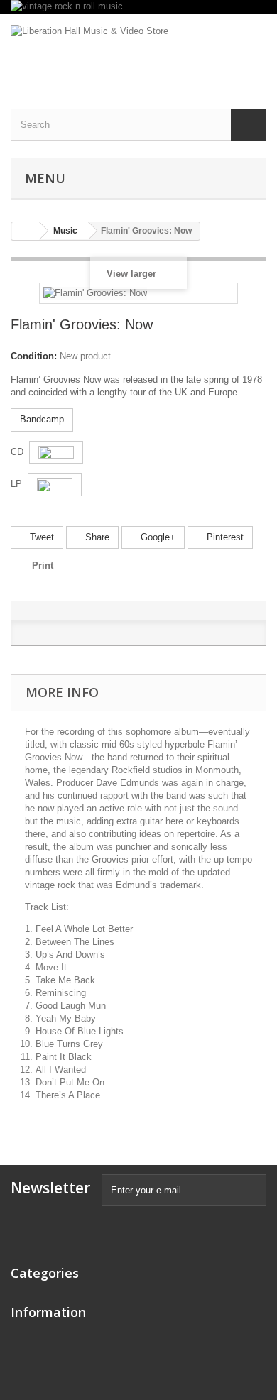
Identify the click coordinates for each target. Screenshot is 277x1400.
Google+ (156, 537)
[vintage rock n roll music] (138, 7)
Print (42, 565)
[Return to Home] (25, 231)
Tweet (40, 537)
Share (95, 537)
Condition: (34, 356)
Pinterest (224, 537)
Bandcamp (42, 419)
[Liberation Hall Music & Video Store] (138, 49)
